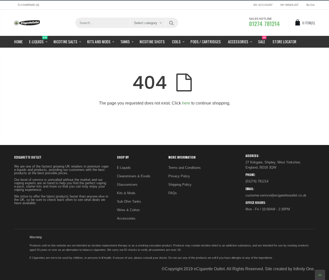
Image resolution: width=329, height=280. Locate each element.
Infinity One (303, 269)
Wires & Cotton (128, 210)
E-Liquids (124, 168)
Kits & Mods (126, 193)
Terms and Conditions (184, 168)
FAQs (172, 193)
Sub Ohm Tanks (129, 201)
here (186, 103)
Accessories (126, 218)
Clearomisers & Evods (133, 176)
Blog (310, 4)
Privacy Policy (179, 176)
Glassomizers (127, 184)
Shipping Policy (179, 184)
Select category (145, 23)
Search (171, 23)
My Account (263, 4)
